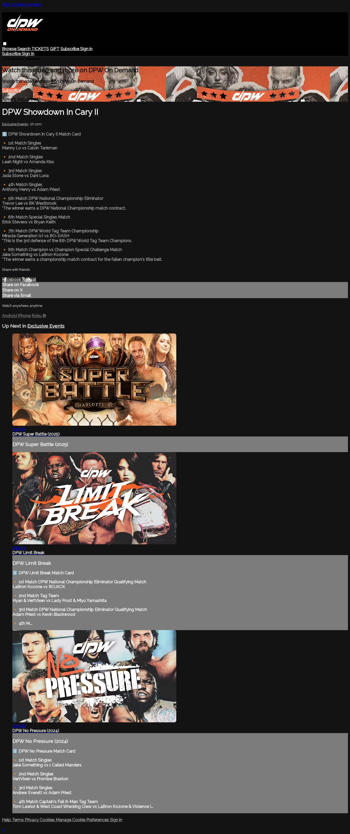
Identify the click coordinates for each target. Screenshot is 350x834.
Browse (9, 48)
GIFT (54, 48)
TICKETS (40, 48)
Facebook (12, 279)
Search (24, 48)
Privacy (32, 819)
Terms (18, 819)
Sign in (86, 48)
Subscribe (11, 90)
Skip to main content (21, 4)
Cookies (48, 819)
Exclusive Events (15, 124)
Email (31, 279)
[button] (4, 43)
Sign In (28, 53)
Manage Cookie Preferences (83, 819)
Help (7, 819)
